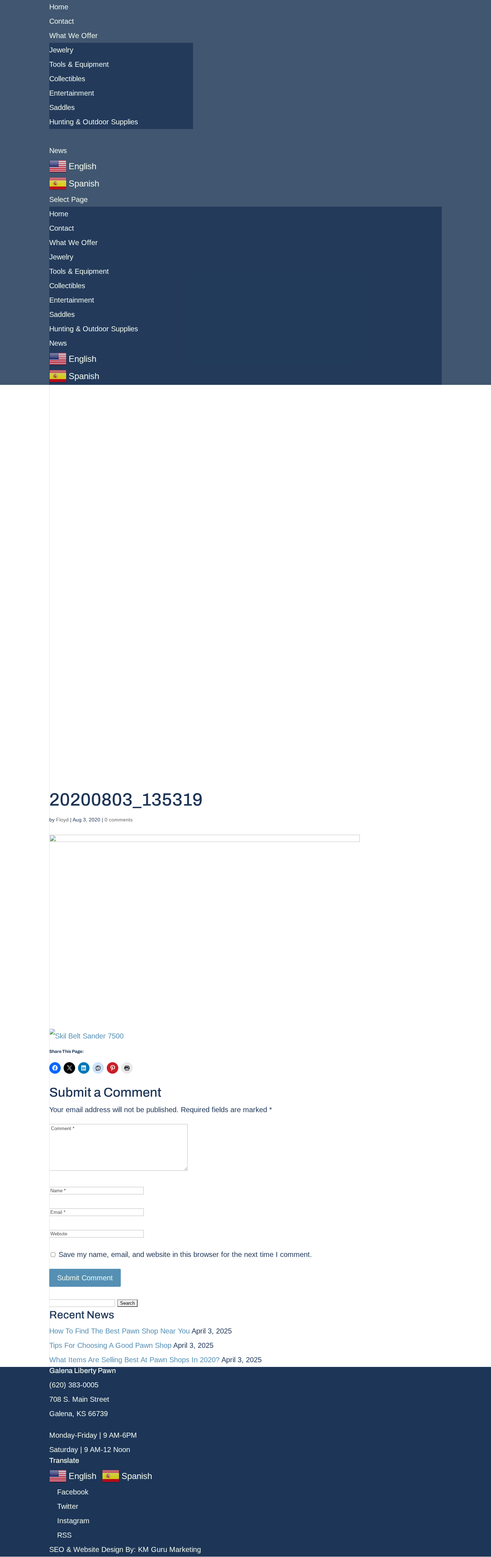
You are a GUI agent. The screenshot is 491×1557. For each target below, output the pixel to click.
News (58, 151)
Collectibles (67, 79)
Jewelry (61, 50)
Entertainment (71, 93)
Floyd (62, 820)
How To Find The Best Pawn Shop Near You (119, 1331)
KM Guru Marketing (169, 1549)
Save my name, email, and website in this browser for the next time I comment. (185, 1254)
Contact (61, 21)
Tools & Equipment (79, 64)
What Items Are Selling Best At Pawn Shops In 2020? (134, 1360)
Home (58, 7)
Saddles (62, 107)
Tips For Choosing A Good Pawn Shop (110, 1345)
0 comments (119, 820)
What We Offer (73, 36)
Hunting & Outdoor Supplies (93, 122)
